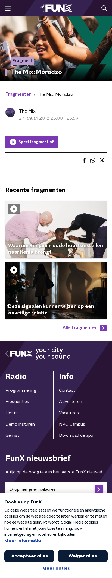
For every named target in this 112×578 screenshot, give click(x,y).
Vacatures (69, 413)
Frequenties (17, 401)
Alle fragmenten (80, 328)
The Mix (27, 111)
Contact (67, 390)
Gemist (12, 435)
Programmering (20, 390)
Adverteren (70, 401)
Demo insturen (20, 424)
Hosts (11, 413)
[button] (8, 8)
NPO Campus (72, 424)
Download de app (76, 435)
